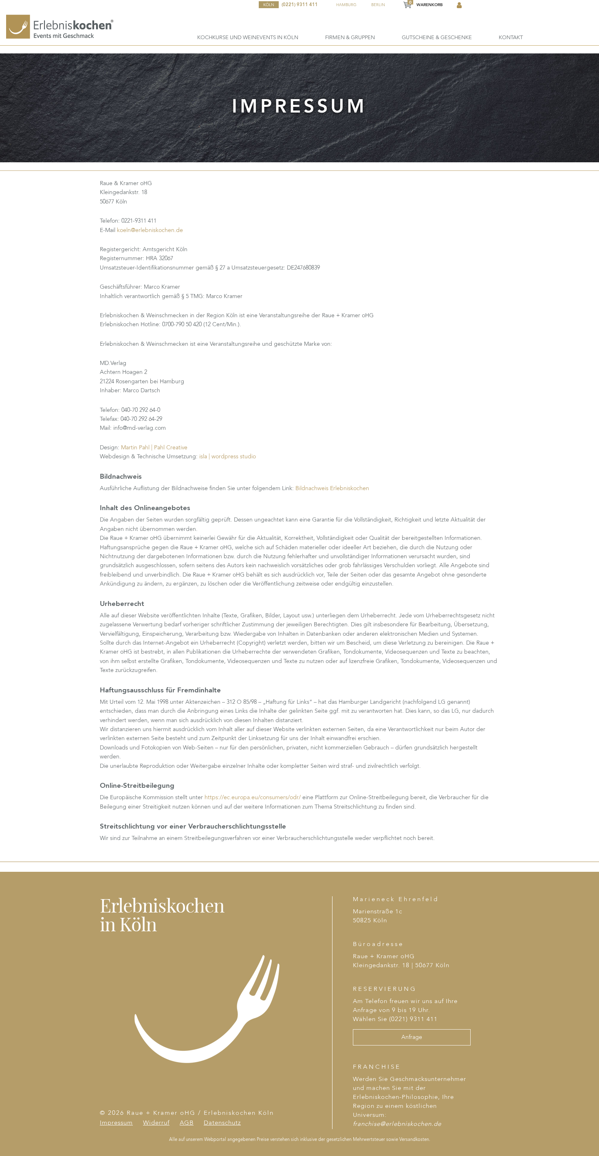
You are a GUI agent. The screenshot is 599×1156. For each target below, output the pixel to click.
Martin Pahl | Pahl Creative (154, 448)
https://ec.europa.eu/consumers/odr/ (253, 797)
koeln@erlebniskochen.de (150, 230)
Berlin (378, 5)
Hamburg (346, 5)
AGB (187, 1123)
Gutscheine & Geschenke (437, 37)
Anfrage (411, 1037)
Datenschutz (222, 1123)
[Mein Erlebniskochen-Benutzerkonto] (459, 5)
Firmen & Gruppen (350, 37)
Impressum (116, 1123)
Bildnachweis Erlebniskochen (332, 488)
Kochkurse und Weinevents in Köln (247, 37)
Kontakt (511, 37)
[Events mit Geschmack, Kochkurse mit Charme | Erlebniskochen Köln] (60, 26)
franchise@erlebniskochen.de (397, 1124)
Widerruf (156, 1123)
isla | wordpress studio (227, 457)
